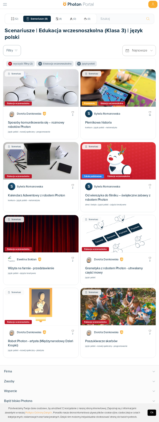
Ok (152, 412)
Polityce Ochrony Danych (38, 412)
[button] (79, 371)
